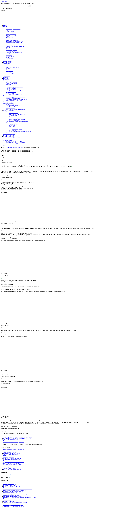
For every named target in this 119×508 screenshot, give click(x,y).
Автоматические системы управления (12, 482)
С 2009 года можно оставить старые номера (13, 442)
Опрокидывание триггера (9, 484)
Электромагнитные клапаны (10, 503)
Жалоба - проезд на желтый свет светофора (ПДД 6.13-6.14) (17, 438)
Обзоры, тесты (19, 147)
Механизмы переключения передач (11, 495)
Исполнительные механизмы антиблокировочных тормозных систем (19, 497)
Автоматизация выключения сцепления (12, 496)
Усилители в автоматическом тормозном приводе (15, 502)
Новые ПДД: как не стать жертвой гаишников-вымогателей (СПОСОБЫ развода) (12, 464)
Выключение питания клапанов (10, 498)
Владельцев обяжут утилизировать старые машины (15, 440)
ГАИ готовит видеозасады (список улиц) (12, 469)
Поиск (2, 5)
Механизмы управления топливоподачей (13, 505)
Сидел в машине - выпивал (9, 452)
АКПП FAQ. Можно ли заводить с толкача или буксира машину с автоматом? (13, 459)
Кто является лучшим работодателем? (12, 453)
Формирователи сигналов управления (12, 492)
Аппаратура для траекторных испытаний (13, 491)
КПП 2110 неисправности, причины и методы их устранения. (12, 456)
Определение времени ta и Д (10, 485)
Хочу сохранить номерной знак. (10, 439)
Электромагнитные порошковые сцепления (13, 506)
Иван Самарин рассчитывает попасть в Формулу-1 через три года (12, 467)
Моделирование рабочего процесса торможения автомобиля (17, 489)
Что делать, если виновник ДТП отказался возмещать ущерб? (17, 437)
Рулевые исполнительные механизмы (12, 486)
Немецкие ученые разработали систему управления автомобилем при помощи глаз (13, 461)
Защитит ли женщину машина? (10, 454)
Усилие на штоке (7, 500)
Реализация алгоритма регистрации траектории (14, 490)
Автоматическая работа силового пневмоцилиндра (15, 493)
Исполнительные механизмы (10, 487)
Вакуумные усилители (8, 501)
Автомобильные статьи (10, 147)
